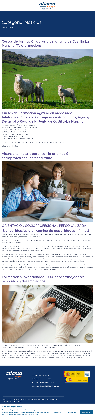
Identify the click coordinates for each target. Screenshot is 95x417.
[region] (47, 410)
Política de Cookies (16, 401)
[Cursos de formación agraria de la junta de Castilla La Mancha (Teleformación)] (47, 79)
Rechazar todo (72, 412)
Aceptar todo (86, 412)
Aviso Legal (46, 399)
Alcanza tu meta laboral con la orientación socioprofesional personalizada (36, 156)
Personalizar (58, 412)
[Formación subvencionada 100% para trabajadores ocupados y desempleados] (47, 313)
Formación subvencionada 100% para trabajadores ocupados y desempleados (43, 279)
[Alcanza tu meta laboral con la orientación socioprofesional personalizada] (47, 191)
